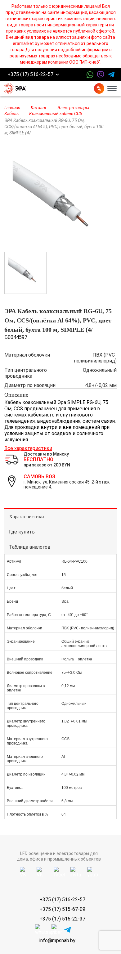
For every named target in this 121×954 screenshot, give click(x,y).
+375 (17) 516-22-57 (30, 75)
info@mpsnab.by (57, 940)
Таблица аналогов (30, 547)
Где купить (22, 532)
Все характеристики (28, 448)
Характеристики (26, 516)
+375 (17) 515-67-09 (62, 909)
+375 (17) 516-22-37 (62, 919)
